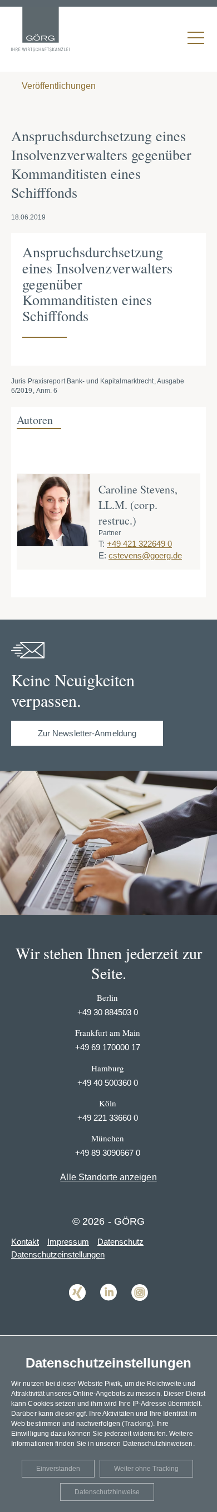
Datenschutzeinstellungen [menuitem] (58, 1254)
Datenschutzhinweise (107, 1492)
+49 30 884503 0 (107, 1012)
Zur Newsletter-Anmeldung (87, 733)
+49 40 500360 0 (107, 1082)
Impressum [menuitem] (68, 1241)
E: (102, 555)
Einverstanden (58, 1469)
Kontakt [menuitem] (25, 1241)
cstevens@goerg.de (145, 555)
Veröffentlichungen (57, 86)
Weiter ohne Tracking (146, 1469)
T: (101, 543)
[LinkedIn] (108, 1309)
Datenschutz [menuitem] (120, 1241)
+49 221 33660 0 (107, 1117)
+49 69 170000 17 (107, 1047)
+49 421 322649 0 (139, 543)
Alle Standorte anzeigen (108, 1177)
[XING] (77, 1309)
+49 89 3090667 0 (107, 1152)
